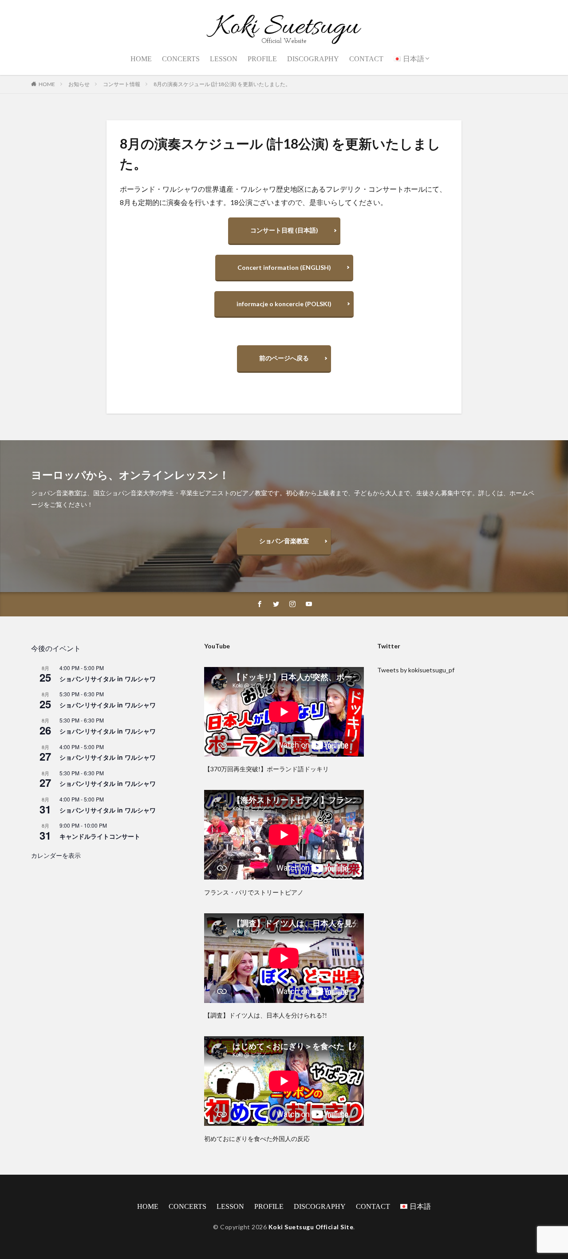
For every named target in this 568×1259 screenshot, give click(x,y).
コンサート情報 (121, 84)
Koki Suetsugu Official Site (311, 1227)
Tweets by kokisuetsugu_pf (415, 670)
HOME (141, 59)
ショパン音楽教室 (284, 541)
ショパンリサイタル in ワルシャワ (107, 678)
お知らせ (79, 84)
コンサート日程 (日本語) (284, 230)
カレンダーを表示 (56, 855)
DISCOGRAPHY (313, 59)
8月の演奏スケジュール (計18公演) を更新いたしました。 (222, 84)
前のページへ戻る (284, 358)
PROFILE (262, 59)
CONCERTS (181, 59)
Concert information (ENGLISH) (284, 267)
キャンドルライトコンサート (99, 836)
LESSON (223, 59)
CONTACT (366, 59)
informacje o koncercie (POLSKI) (284, 304)
